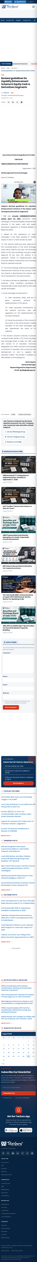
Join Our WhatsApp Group (16, 432)
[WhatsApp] (27, 1153)
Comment (7, 653)
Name (5, 676)
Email (5, 685)
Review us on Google (14, 442)
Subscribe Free (9, 1093)
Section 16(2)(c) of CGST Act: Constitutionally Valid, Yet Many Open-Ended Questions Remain (16, 814)
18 (8, 1052)
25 (8, 1056)
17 (3, 1052)
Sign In (31, 2)
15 (28, 1049)
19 (13, 1052)
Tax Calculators (6, 1217)
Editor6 (6, 93)
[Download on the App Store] (25, 1130)
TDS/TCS (4, 1172)
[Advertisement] (18, 42)
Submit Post (21, 2)
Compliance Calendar (8, 1214)
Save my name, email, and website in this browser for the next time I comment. (17, 702)
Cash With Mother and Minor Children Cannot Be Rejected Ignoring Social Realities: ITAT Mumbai (15, 858)
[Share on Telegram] (21, 102)
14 (23, 1049)
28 (23, 1056)
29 (28, 1056)
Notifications (5, 1204)
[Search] (34, 20)
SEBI (8, 68)
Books (9, 2)
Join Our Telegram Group (16, 437)
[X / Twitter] (8, 1153)
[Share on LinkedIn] (13, 102)
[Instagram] (22, 1153)
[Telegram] (32, 1153)
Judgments (4, 1210)
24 (4, 1056)
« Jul (2, 1064)
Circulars (14, 68)
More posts (5, 836)
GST (2, 1165)
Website (6, 693)
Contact (3, 1234)
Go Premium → (18, 783)
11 (8, 1049)
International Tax (6, 1175)
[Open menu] (33, 6)
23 (33, 1052)
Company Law (5, 1183)
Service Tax (26, 20)
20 (18, 1052)
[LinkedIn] (18, 1153)
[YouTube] (13, 1153)
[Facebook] (3, 1153)
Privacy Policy (5, 1251)
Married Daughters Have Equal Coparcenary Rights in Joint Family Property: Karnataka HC (15, 848)
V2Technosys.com (6, 1247)
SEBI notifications (25, 414)
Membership (5, 1238)
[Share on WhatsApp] (17, 102)
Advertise (4, 1231)
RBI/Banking (5, 1189)
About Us (4, 1225)
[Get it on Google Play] (11, 1130)
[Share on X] (8, 102)
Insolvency (4, 1193)
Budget (18, 20)
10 (3, 1049)
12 (13, 1049)
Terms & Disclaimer (17, 1251)
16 (33, 1049)
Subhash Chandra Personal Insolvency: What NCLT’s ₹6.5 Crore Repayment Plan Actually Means (17, 917)
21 (23, 1052)
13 (18, 1049)
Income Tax (10, 20)
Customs (4, 1168)
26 (13, 1056)
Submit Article (5, 1228)
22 (28, 1052)
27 (18, 1056)
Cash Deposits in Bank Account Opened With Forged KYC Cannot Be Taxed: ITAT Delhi (17, 927)
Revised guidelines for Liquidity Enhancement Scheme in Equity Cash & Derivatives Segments (15, 83)
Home (3, 20)
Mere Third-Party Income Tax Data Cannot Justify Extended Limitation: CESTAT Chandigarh (18, 868)
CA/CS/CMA (5, 1196)
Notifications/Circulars (16, 95)
